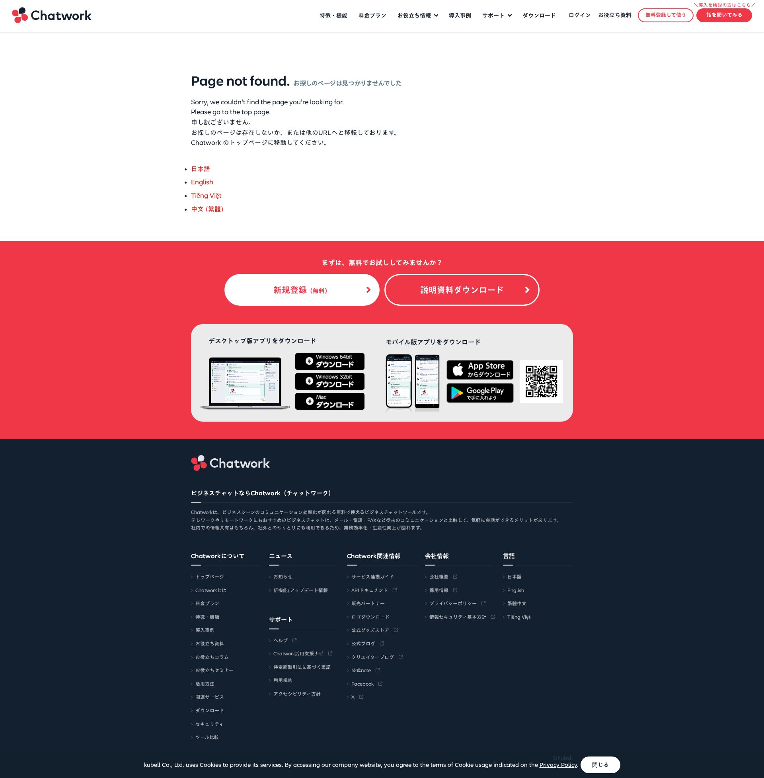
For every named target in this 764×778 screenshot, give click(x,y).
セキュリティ (209, 723)
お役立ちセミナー (214, 670)
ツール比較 (207, 737)
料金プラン (372, 15)
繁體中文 (516, 603)
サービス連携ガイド (372, 576)
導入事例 (460, 15)
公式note (361, 670)
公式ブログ (363, 643)
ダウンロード (539, 15)
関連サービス (209, 696)
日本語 (200, 169)
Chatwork (52, 15)
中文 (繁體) (207, 209)
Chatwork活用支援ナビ (298, 653)
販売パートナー (368, 603)
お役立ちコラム (212, 657)
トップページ (209, 576)
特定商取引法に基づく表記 (302, 667)
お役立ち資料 (614, 15)
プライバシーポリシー (453, 603)
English (202, 182)
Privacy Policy (558, 765)
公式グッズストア (370, 629)
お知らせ (282, 576)
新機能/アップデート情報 (300, 590)
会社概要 (438, 576)
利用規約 (282, 680)
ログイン (580, 15)
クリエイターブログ (372, 657)
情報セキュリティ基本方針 (457, 616)
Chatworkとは (210, 590)
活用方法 (204, 683)
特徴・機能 (333, 15)
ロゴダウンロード (370, 616)
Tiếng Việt (206, 195)
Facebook (362, 683)
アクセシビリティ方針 (297, 693)
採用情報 (438, 590)
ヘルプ (280, 640)
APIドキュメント (369, 590)
